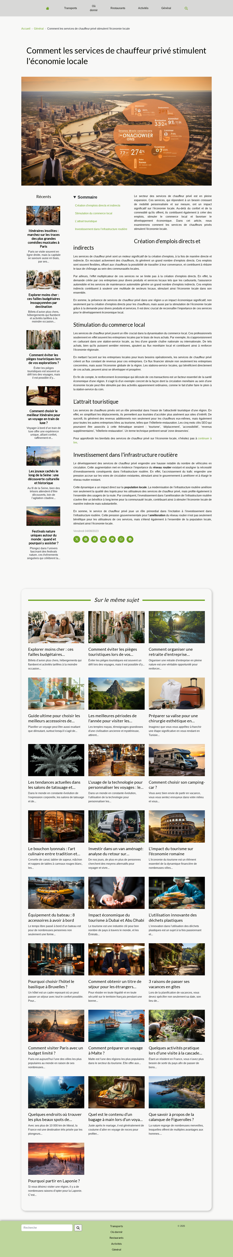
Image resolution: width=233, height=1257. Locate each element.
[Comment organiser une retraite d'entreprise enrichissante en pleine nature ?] (177, 626)
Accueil (25, 28)
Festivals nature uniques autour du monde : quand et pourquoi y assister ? (43, 537)
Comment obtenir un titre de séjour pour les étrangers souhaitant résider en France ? (115, 986)
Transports (70, 8)
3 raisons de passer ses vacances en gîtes (169, 984)
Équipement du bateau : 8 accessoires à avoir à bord (51, 917)
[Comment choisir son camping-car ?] (177, 759)
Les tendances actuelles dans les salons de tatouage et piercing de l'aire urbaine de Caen (54, 790)
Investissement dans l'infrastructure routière (101, 229)
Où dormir (94, 8)
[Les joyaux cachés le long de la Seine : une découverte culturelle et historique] (43, 456)
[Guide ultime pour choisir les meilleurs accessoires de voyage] (56, 693)
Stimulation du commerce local (93, 213)
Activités (143, 8)
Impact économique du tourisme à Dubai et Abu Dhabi (116, 917)
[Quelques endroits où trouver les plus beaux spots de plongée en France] (56, 1092)
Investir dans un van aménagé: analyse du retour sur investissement (115, 853)
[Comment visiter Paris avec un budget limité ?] (56, 1025)
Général (166, 8)
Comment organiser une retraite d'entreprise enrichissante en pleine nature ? (176, 657)
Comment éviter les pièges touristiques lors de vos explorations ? (43, 359)
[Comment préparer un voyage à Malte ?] (116, 1025)
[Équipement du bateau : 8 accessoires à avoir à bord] (56, 892)
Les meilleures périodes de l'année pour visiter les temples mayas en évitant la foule (113, 723)
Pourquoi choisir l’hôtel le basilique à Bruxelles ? (51, 984)
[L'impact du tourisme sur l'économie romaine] (177, 826)
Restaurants (118, 8)
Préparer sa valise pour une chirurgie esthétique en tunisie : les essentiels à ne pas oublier (176, 723)
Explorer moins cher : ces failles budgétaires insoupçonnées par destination (43, 300)
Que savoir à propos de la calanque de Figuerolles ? (171, 1117)
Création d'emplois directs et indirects (97, 205)
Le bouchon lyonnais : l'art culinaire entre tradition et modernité (52, 853)
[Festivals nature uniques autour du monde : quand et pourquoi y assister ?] (43, 516)
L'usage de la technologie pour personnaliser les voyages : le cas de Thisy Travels (115, 787)
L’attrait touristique (86, 221)
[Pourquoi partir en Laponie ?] (56, 1158)
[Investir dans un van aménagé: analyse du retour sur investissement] (116, 826)
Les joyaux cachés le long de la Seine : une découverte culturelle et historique (43, 477)
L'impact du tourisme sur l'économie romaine (171, 851)
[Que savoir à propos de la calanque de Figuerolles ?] (177, 1092)
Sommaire (87, 197)
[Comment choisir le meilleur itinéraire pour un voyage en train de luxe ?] (43, 396)
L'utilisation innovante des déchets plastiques (173, 917)
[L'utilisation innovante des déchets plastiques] (177, 892)
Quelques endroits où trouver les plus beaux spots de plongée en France (55, 1119)
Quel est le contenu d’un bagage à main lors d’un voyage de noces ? (116, 1119)
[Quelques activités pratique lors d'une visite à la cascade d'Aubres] (177, 1025)
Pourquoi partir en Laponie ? (54, 1180)
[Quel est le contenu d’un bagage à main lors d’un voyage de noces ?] (116, 1092)
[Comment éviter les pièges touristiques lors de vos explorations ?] (43, 339)
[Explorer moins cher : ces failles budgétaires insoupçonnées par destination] (43, 279)
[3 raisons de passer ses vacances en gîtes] (177, 959)
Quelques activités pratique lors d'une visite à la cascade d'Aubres (174, 1053)
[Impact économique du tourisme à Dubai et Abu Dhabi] (116, 892)
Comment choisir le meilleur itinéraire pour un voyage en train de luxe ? (43, 417)
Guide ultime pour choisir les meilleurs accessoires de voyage (54, 720)
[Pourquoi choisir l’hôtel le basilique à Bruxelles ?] (56, 959)
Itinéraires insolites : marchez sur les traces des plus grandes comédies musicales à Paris (43, 238)
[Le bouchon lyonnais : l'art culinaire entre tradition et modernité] (56, 826)
